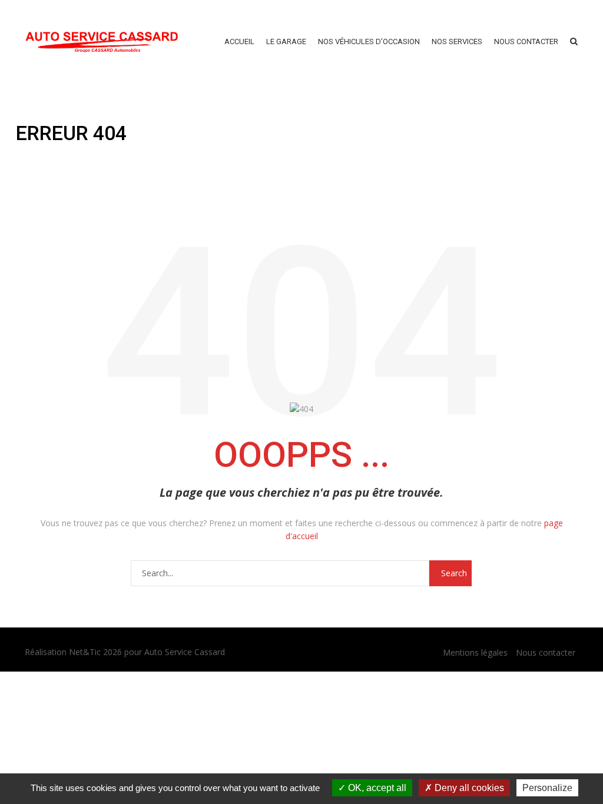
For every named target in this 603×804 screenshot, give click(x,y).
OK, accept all (376, 788)
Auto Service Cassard (184, 651)
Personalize (547, 788)
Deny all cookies (468, 788)
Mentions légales (475, 652)
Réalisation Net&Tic (63, 651)
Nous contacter (545, 652)
